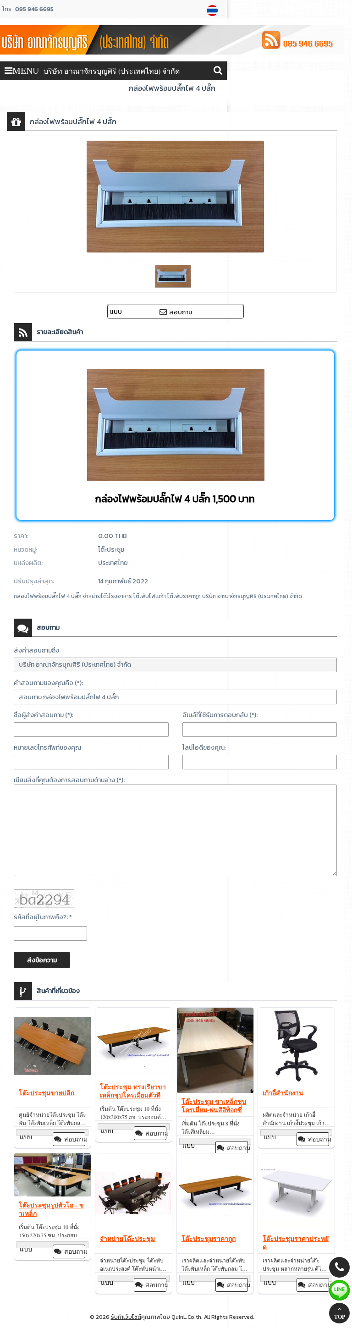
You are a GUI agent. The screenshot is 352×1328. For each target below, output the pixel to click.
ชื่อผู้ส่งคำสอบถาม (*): (43, 715)
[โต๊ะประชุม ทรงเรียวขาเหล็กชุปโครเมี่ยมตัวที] (133, 1044)
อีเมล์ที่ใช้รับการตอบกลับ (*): (220, 715)
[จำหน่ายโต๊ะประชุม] (133, 1192)
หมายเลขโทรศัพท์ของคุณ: (48, 747)
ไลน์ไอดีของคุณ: (204, 747)
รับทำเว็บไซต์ (126, 1317)
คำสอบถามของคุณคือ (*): (48, 683)
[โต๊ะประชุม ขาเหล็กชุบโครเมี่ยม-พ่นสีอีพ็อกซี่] (215, 1051)
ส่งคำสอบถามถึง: (37, 650)
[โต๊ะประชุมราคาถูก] (215, 1192)
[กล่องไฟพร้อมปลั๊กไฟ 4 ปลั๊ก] (213, 10)
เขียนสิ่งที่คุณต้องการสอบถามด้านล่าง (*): (69, 780)
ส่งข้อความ (42, 960)
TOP (339, 1317)
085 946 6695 (34, 9)
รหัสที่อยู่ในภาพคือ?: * (43, 917)
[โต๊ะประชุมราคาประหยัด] (296, 1192)
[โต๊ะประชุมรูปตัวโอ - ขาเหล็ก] (52, 1176)
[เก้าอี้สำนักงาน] (296, 1047)
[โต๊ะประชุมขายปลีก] (52, 1047)
